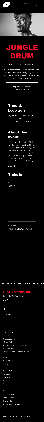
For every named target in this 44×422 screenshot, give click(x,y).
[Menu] (25, 4)
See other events (22, 89)
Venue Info (7, 361)
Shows (5, 357)
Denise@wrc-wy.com (10, 336)
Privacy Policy (7, 391)
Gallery (5, 364)
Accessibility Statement (11, 404)
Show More (12, 166)
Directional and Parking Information (16, 351)
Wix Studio (25, 417)
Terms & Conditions (10, 398)
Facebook (6, 377)
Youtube (6, 384)
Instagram (6, 374)
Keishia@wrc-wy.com (10, 339)
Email (5, 300)
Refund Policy (8, 401)
